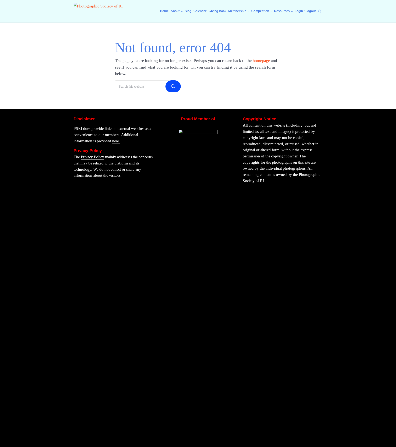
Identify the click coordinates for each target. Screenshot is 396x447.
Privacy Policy (92, 157)
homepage (261, 60)
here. (116, 141)
